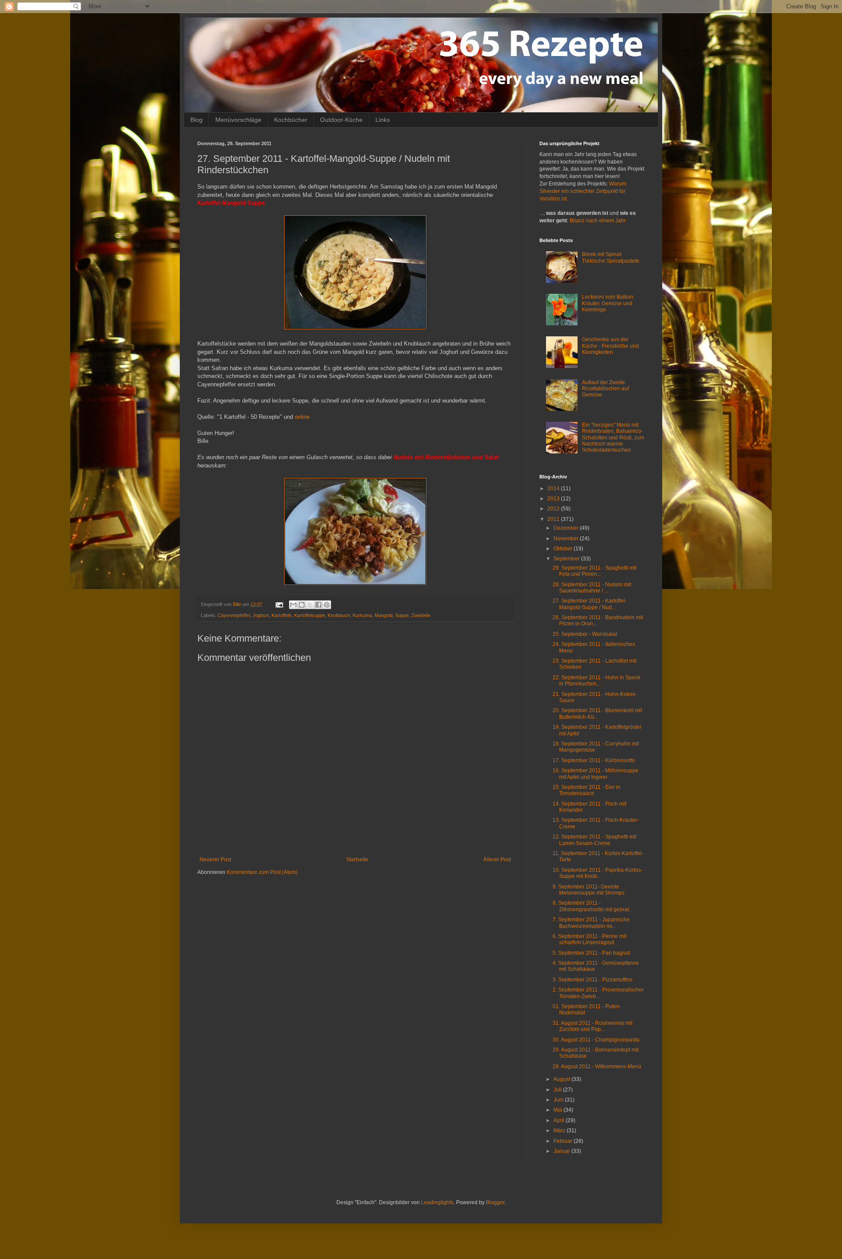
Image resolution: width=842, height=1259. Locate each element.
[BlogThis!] (301, 604)
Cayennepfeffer (234, 615)
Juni (559, 1100)
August (562, 1079)
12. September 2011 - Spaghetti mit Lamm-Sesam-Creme (594, 840)
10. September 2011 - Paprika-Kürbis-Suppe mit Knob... (597, 873)
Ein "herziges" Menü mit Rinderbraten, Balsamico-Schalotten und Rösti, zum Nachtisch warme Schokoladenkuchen (613, 437)
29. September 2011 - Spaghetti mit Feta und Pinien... (594, 571)
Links (382, 119)
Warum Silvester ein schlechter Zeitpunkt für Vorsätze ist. (582, 191)
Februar (563, 1141)
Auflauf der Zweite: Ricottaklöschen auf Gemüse (605, 388)
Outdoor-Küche (341, 119)
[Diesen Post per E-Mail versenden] (293, 604)
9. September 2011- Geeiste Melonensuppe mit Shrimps (588, 890)
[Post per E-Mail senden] (279, 604)
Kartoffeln (281, 615)
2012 (554, 509)
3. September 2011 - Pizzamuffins (592, 980)
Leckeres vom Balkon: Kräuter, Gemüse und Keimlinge (608, 303)
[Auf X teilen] (310, 604)
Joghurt (261, 615)
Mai (558, 1110)
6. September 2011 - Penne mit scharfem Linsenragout (589, 939)
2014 (554, 488)
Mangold (383, 615)
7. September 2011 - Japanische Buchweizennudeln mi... (591, 923)
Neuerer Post (215, 859)
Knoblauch (339, 615)
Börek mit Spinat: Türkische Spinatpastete (610, 257)
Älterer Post (497, 859)
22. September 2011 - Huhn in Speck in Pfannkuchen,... (596, 680)
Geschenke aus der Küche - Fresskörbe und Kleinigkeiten (610, 345)
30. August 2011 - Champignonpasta (596, 1040)
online (302, 417)
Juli (558, 1090)
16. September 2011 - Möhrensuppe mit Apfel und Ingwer (596, 773)
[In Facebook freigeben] (318, 604)
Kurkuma (362, 615)
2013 (554, 499)
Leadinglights (437, 1202)
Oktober (563, 549)
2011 (554, 519)
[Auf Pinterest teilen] (326, 604)
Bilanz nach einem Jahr (598, 221)
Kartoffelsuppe (309, 615)
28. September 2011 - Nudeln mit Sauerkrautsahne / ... (592, 587)
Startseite (357, 859)
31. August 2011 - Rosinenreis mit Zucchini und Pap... (592, 1026)
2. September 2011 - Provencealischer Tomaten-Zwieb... (598, 993)
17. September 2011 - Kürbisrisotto (594, 760)
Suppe (402, 615)
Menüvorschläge (238, 119)
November (566, 538)
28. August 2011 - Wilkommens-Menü (597, 1066)
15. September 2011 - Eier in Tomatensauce (587, 790)
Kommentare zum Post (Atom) (262, 872)
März (560, 1130)
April (559, 1120)
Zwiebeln (420, 615)
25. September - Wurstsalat (585, 634)
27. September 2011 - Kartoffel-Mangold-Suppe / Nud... (590, 604)
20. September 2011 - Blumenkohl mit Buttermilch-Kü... (597, 713)
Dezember (566, 528)
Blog (196, 119)
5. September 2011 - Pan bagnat (591, 953)
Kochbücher (290, 119)
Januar (562, 1151)
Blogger (495, 1202)
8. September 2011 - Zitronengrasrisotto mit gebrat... (593, 906)
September (567, 559)
